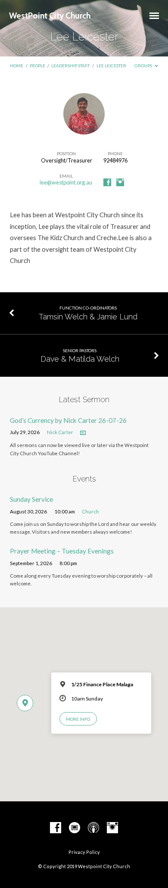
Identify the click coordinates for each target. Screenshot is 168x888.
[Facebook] (107, 183)
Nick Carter (60, 432)
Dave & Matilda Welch (79, 358)
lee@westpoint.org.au (66, 182)
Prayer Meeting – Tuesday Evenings (62, 551)
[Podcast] (93, 828)
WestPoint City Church (49, 15)
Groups (143, 65)
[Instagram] (120, 183)
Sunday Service (31, 499)
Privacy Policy (84, 852)
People (37, 65)
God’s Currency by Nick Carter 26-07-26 (68, 420)
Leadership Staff (70, 65)
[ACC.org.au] (74, 828)
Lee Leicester (111, 65)
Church (90, 511)
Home (16, 65)
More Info (78, 719)
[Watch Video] (83, 433)
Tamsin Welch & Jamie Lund (88, 316)
